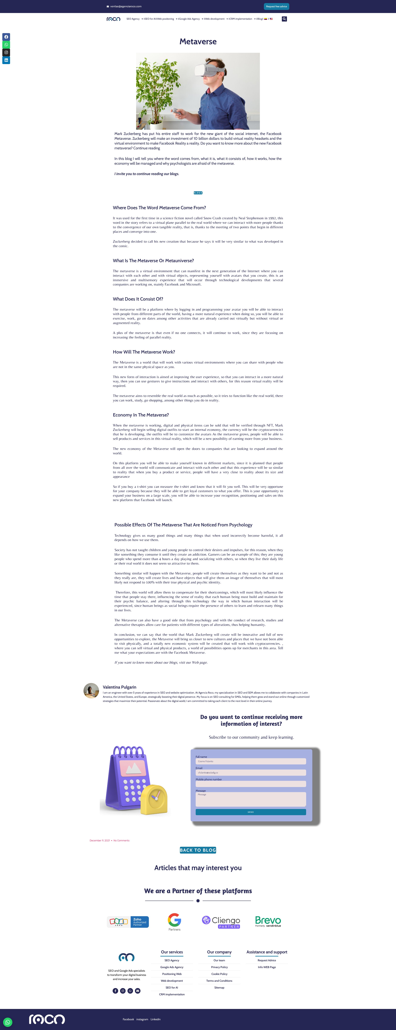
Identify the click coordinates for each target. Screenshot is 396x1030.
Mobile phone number (209, 779)
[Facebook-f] (115, 991)
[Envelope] (137, 991)
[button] (284, 19)
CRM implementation (241, 18)
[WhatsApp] (6, 45)
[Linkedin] (6, 60)
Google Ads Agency (189, 18)
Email (199, 768)
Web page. (200, 662)
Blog (259, 18)
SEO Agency (133, 18)
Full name (201, 756)
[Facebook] (6, 37)
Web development (214, 18)
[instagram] (6, 52)
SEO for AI (150, 18)
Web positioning (165, 18)
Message (201, 790)
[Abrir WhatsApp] (7, 1022)
